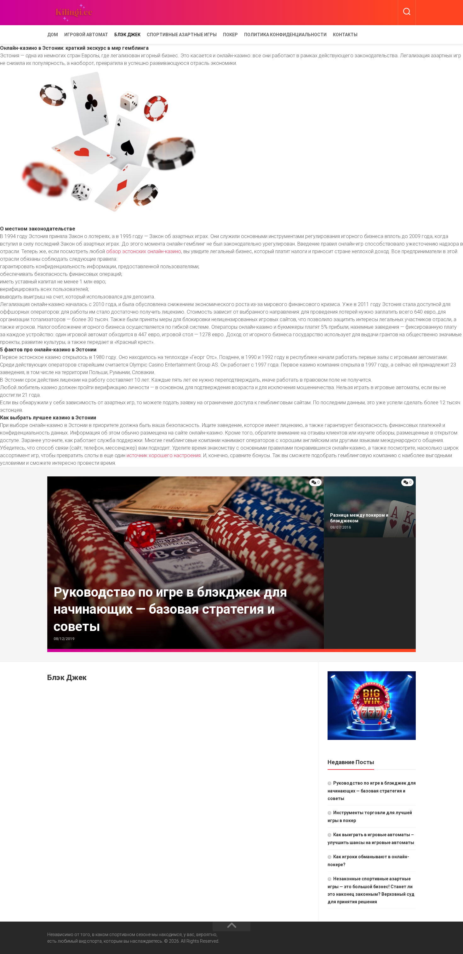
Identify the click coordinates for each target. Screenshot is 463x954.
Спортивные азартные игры (182, 34)
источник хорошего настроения (164, 455)
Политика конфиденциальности (285, 34)
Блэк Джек (127, 34)
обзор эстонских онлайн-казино (143, 251)
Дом (52, 34)
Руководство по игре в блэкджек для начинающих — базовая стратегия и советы (372, 791)
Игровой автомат (86, 34)
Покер (230, 34)
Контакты (345, 34)
